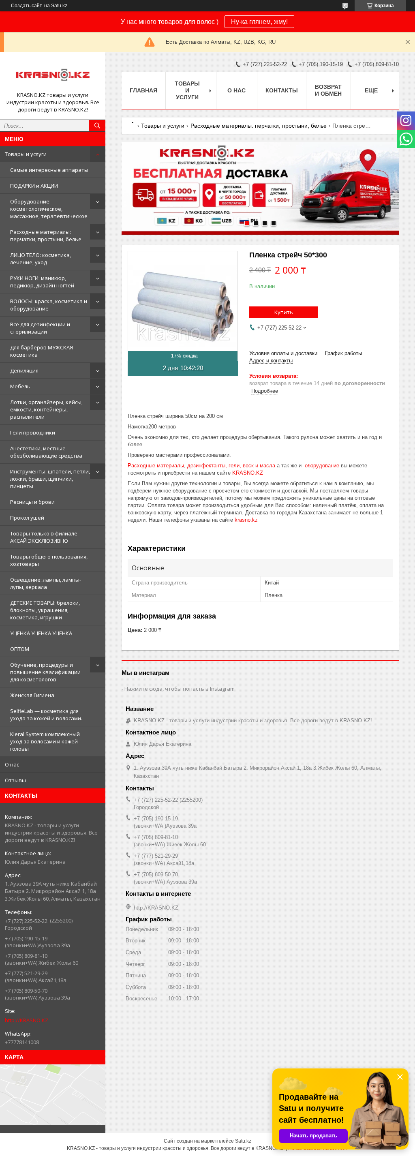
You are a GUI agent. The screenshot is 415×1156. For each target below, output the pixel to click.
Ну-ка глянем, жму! (259, 21)
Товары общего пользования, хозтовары (49, 560)
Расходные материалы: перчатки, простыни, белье (45, 235)
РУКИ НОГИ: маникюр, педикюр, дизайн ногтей (42, 281)
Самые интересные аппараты (49, 169)
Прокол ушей (27, 517)
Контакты (281, 90)
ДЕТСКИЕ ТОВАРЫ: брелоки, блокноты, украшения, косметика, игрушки (45, 610)
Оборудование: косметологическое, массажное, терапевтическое (49, 209)
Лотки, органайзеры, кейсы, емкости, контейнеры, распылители (46, 409)
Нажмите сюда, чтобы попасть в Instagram (179, 688)
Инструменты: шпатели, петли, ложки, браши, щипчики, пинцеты (50, 479)
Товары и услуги (26, 154)
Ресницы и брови (32, 501)
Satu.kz (243, 1141)
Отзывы (15, 780)
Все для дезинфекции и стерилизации (40, 328)
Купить (283, 312)
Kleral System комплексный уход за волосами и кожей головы (45, 741)
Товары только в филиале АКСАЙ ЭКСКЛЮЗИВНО (43, 537)
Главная (143, 90)
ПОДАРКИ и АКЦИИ (34, 185)
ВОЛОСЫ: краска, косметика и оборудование (48, 305)
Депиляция (24, 370)
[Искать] (97, 126)
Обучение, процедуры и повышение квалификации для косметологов (45, 672)
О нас (12, 764)
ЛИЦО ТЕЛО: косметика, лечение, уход (40, 258)
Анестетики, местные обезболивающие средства (46, 452)
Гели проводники (32, 432)
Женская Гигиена (32, 695)
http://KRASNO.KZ (26, 1020)
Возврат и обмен (328, 90)
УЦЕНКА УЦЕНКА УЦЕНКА (41, 633)
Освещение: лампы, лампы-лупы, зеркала (45, 583)
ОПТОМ (19, 649)
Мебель (20, 386)
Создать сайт (26, 6)
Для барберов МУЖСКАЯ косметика (41, 351)
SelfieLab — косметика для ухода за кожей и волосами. (46, 714)
